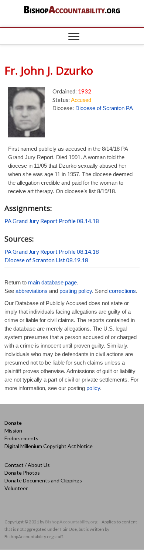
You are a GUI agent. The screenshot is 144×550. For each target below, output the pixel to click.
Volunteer (16, 488)
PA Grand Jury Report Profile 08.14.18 (51, 221)
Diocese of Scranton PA (104, 108)
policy (93, 388)
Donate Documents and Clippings (43, 480)
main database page (52, 282)
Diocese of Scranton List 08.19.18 (46, 260)
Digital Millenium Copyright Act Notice (48, 446)
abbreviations (32, 291)
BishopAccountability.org (71, 522)
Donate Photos (22, 472)
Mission (13, 430)
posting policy (75, 291)
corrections (122, 291)
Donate (13, 423)
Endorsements (21, 438)
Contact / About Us (27, 465)
